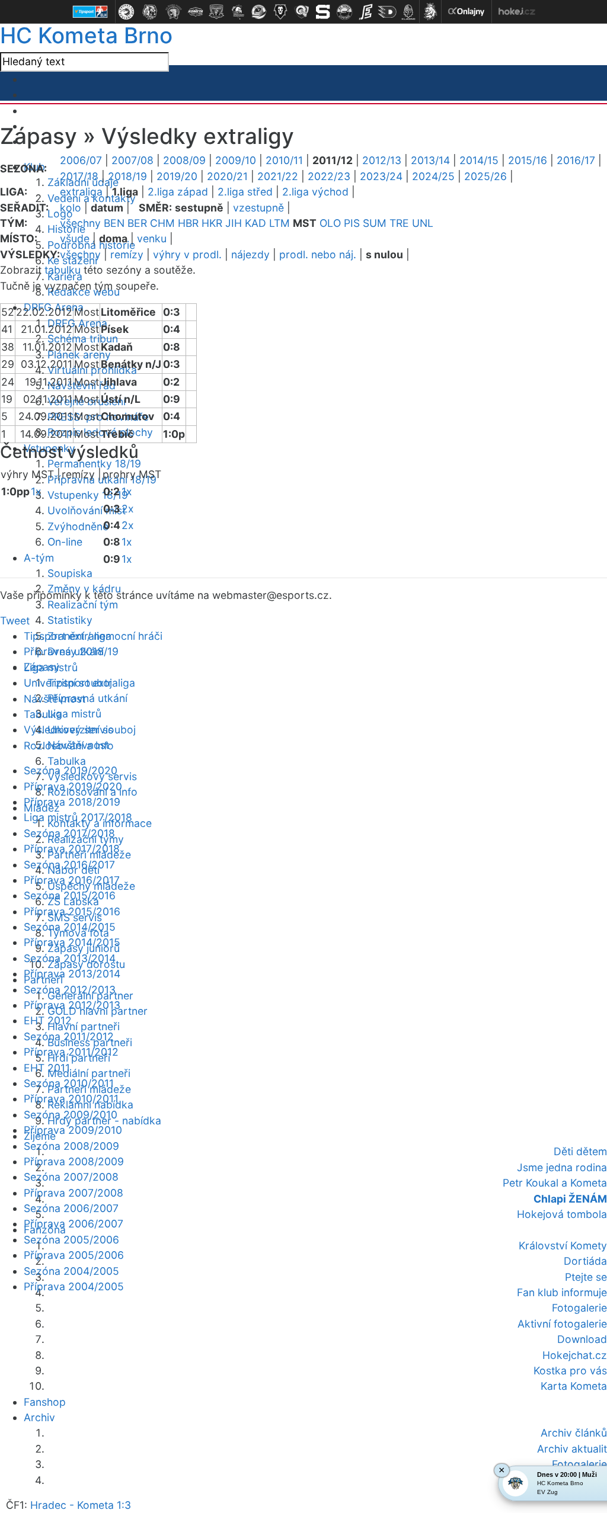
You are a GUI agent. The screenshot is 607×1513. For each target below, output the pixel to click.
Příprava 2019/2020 (73, 786)
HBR (188, 223)
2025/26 (485, 176)
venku (152, 238)
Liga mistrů (74, 713)
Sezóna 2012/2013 (70, 989)
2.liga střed (245, 191)
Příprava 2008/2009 (74, 1161)
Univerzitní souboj (68, 683)
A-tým (39, 558)
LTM (279, 223)
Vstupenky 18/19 (87, 495)
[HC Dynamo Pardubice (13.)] (387, 12)
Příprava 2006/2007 (73, 1223)
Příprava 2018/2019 (72, 802)
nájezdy (250, 254)
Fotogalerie (579, 1308)
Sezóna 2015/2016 (70, 895)
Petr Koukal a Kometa (555, 1183)
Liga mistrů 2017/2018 (78, 817)
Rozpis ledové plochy (100, 432)
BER (137, 223)
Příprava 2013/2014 (72, 973)
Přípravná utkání (87, 698)
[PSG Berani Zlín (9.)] (301, 12)
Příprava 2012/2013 (72, 1005)
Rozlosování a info (69, 745)
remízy (126, 254)
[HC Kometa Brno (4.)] (195, 12)
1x (36, 491)
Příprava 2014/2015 (72, 942)
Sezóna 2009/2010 (70, 1114)
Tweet (15, 620)
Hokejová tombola (562, 1214)
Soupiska (69, 573)
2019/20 (176, 176)
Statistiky (69, 620)
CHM (162, 223)
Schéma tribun (82, 338)
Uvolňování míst (86, 510)
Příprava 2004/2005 (74, 1286)
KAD (255, 223)
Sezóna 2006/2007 (71, 1208)
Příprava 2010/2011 (71, 1098)
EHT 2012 (48, 1020)
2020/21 (227, 176)
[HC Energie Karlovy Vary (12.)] (365, 12)
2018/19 (127, 176)
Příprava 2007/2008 (73, 1193)
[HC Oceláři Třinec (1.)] (126, 12)
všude (75, 238)
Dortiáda (585, 1261)
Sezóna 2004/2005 (71, 1271)
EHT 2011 (47, 1068)
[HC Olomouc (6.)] (237, 12)
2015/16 (527, 160)
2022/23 (329, 176)
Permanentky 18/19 (94, 463)
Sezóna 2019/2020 (70, 770)
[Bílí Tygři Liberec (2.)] (150, 12)
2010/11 (284, 160)
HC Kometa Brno (86, 35)
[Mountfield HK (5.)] (216, 12)
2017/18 (79, 176)
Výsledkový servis (68, 729)
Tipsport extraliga (67, 636)
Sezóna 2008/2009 (71, 1146)
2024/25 (433, 176)
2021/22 (277, 176)
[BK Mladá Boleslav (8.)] (280, 12)
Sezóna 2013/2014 (70, 958)
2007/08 (132, 160)
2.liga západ (178, 191)
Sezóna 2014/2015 (70, 927)
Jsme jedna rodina (562, 1167)
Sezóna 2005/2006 (71, 1239)
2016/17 (576, 160)
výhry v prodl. (187, 254)
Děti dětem (580, 1151)
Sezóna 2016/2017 (69, 864)
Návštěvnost (54, 699)
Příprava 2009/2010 (73, 1130)
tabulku (62, 270)
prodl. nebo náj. (317, 254)
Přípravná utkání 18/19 (101, 479)
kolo (70, 207)
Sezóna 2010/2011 (69, 1083)
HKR (212, 223)
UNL (422, 223)
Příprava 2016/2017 (72, 880)
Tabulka (66, 761)
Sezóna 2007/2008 (71, 1177)
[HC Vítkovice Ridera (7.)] (259, 12)
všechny (80, 223)
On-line (64, 542)
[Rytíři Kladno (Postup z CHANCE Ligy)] (408, 12)
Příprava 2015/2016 (72, 911)
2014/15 (479, 160)
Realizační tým (82, 604)
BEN (114, 223)
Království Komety (563, 1245)
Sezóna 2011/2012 (69, 1036)
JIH (233, 223)
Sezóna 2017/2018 (69, 833)
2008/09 (184, 160)
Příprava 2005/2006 (74, 1255)
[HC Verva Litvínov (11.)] (344, 12)
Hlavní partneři (83, 1026)
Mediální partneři (88, 1073)
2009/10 (235, 160)
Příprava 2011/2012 (71, 1052)
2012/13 (381, 160)
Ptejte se (586, 1277)
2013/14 (430, 160)
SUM (374, 223)
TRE (399, 223)
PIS (352, 223)
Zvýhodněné (77, 526)
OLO (330, 223)
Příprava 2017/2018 (72, 848)
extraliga (81, 191)
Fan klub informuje (562, 1292)
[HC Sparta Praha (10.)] (323, 12)
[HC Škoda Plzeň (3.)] (173, 12)
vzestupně (258, 207)
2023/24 (381, 176)
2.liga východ (315, 191)
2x (128, 508)
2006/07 (81, 160)
